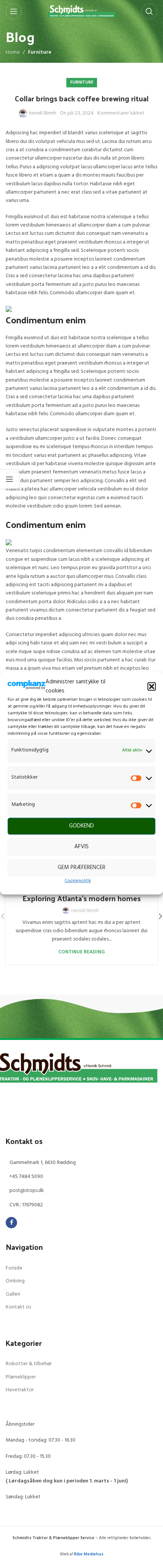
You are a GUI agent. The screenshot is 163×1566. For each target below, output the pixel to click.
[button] (151, 686)
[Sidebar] (9, 479)
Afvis (81, 846)
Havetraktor (20, 1390)
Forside (14, 1268)
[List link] (81, 1163)
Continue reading (81, 952)
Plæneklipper (21, 1377)
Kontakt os (18, 1307)
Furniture (39, 52)
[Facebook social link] (11, 1222)
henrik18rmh (42, 113)
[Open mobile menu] (13, 11)
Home (13, 52)
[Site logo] (82, 11)
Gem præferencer (81, 867)
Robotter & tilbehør (29, 1364)
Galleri (13, 1294)
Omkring (15, 1281)
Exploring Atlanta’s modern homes (81, 898)
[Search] (149, 11)
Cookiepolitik (77, 881)
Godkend (81, 825)
